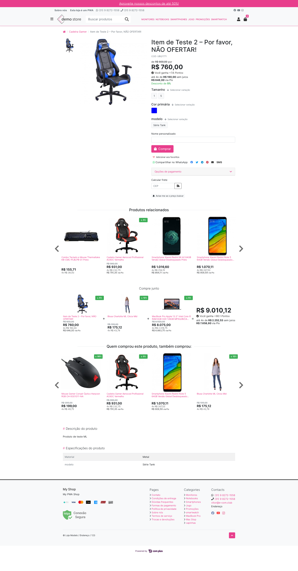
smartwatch (219, 19)
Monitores (147, 19)
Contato (156, 494)
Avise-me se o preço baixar (169, 195)
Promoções (203, 19)
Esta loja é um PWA (81, 10)
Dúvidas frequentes (162, 501)
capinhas (191, 522)
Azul (154, 110)
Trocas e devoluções (163, 519)
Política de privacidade (164, 508)
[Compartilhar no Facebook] (191, 162)
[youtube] (219, 513)
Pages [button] (154, 490)
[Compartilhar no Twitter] (197, 162)
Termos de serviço (162, 515)
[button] (239, 19)
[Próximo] (241, 248)
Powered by (141, 551)
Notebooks (162, 19)
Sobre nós (60, 10)
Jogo (191, 19)
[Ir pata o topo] (232, 535)
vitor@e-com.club (221, 502)
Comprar (82, 277)
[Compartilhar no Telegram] (202, 162)
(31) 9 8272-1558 (108, 10)
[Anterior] (57, 248)
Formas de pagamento (164, 505)
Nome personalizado (163, 133)
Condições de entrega (164, 498)
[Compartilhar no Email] (212, 162)
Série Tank (159, 125)
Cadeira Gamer (78, 31)
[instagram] (223, 513)
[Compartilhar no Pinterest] (207, 162)
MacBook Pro (193, 515)
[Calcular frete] (178, 186)
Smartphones (178, 19)
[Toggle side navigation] (52, 19)
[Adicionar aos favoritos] (65, 219)
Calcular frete (159, 179)
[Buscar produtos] (127, 19)
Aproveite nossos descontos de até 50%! (149, 3)
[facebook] (213, 513)
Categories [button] (192, 490)
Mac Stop (191, 519)
